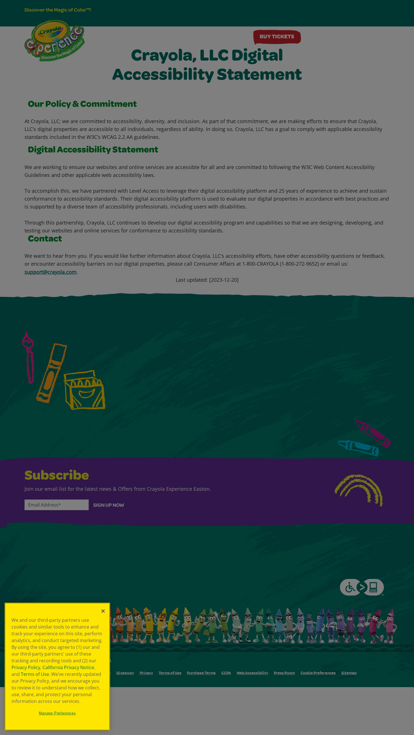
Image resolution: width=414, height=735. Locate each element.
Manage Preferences (57, 713)
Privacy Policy (26, 667)
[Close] (103, 611)
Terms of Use (35, 674)
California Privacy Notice (68, 667)
